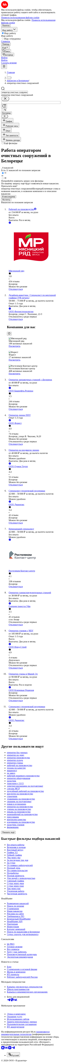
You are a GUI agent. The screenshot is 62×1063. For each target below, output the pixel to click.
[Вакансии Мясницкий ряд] (34, 247)
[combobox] (14, 92)
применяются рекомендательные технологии (25, 1033)
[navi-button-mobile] (4, 66)
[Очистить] (5, 98)
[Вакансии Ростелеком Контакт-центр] (34, 555)
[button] (4, 57)
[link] (6, 51)
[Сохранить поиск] (4, 106)
